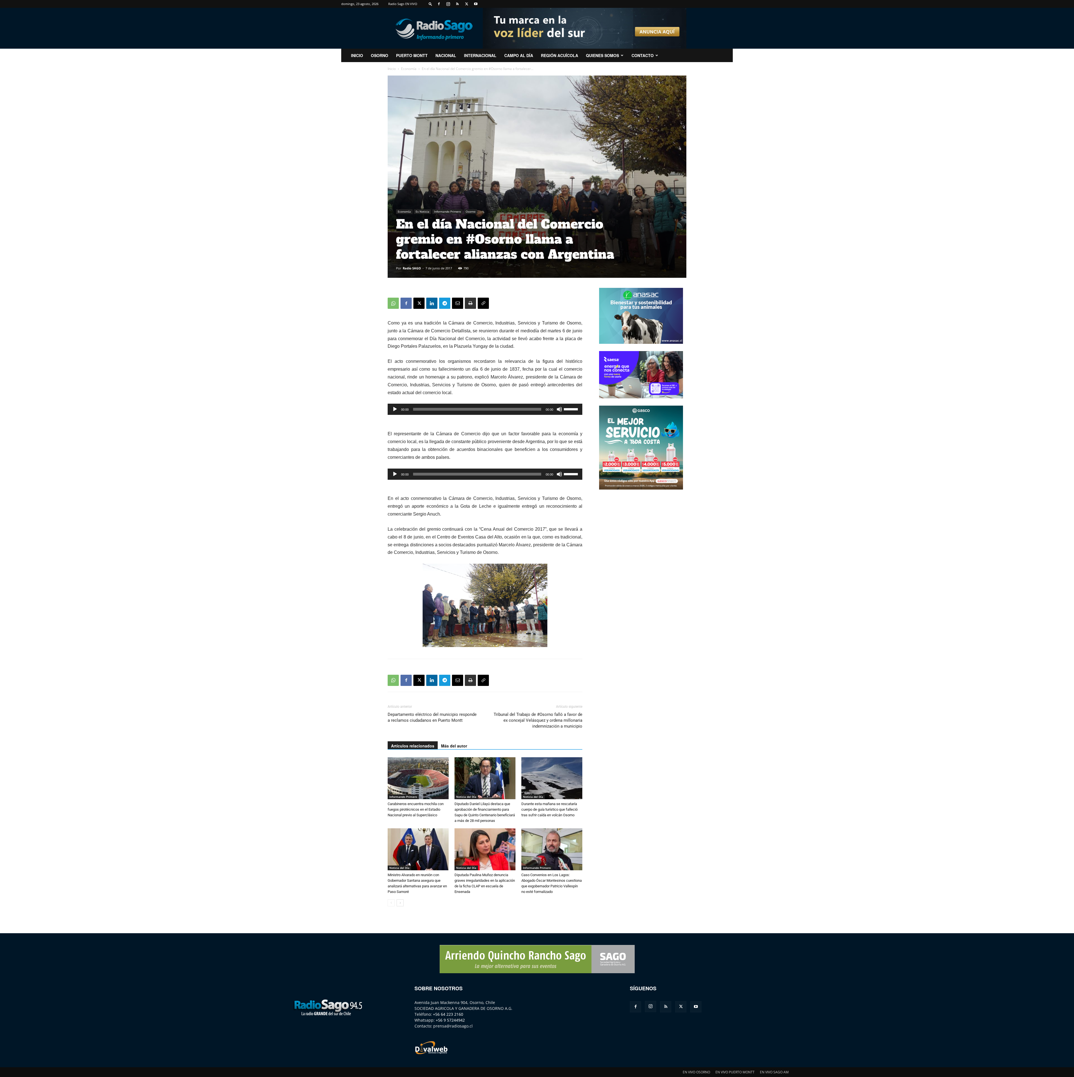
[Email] (457, 303)
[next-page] (400, 902)
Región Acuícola (559, 55)
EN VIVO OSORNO (696, 1072)
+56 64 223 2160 (448, 1014)
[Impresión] (470, 303)
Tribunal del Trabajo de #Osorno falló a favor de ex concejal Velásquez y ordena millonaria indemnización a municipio (538, 720)
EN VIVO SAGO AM (774, 1072)
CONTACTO (643, 55)
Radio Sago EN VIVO (402, 4)
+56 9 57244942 (450, 1020)
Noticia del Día (466, 797)
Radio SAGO (412, 268)
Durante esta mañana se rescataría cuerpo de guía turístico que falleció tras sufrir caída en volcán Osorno (549, 809)
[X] (466, 4)
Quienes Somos (602, 55)
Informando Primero (447, 211)
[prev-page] (391, 902)
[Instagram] (448, 4)
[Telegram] (444, 303)
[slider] (572, 409)
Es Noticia (422, 211)
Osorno (379, 55)
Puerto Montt (412, 55)
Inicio (392, 68)
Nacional (445, 55)
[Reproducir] (395, 409)
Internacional (480, 55)
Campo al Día (518, 55)
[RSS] (457, 4)
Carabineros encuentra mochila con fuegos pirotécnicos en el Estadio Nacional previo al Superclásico (416, 809)
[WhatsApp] (393, 303)
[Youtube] (476, 4)
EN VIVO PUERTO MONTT (735, 1072)
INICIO (357, 55)
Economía (408, 68)
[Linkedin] (431, 303)
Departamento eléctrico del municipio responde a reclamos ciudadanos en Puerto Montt (432, 717)
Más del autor (454, 746)
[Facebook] (439, 4)
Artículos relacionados (412, 746)
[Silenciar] (559, 409)
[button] (430, 4)
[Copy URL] (483, 303)
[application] (485, 409)
